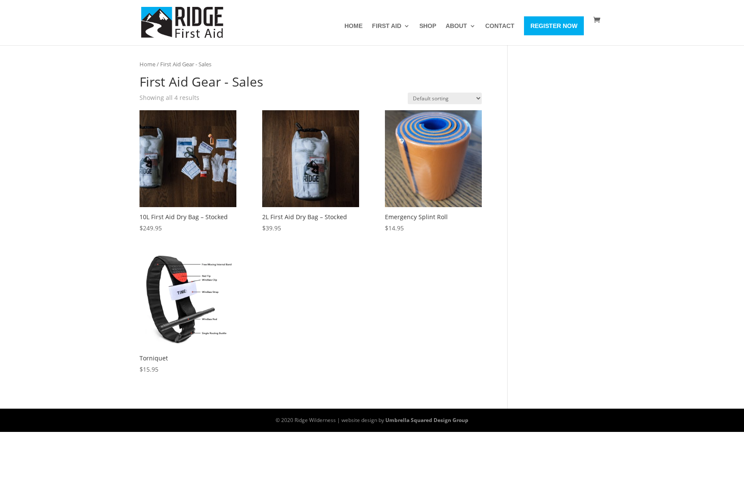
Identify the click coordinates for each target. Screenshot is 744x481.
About (456, 26)
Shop (427, 26)
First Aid (386, 26)
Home (353, 26)
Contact (500, 26)
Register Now (553, 25)
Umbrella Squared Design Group (426, 420)
